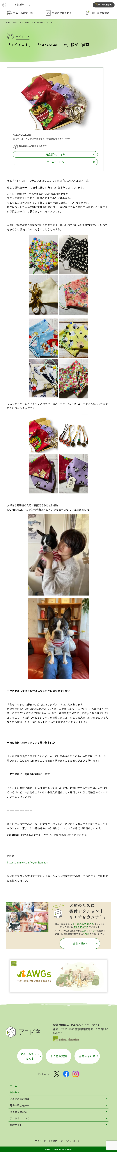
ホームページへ (55, 162)
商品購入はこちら (55, 154)
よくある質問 (58, 1056)
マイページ (40, 1140)
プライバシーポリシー (71, 1140)
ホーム (8, 22)
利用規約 (53, 1140)
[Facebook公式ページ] (66, 1074)
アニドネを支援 (105, 5)
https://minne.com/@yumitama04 (27, 862)
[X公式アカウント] (57, 1074)
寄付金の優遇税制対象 (83, 923)
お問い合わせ (87, 1056)
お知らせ (15, 1092)
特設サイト (16, 1125)
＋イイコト (17, 22)
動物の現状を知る (19, 1105)
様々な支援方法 (80, 927)
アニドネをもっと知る (29, 1056)
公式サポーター (89, 930)
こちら (86, 933)
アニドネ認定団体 (19, 1099)
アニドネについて (19, 1118)
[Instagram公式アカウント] (76, 1074)
